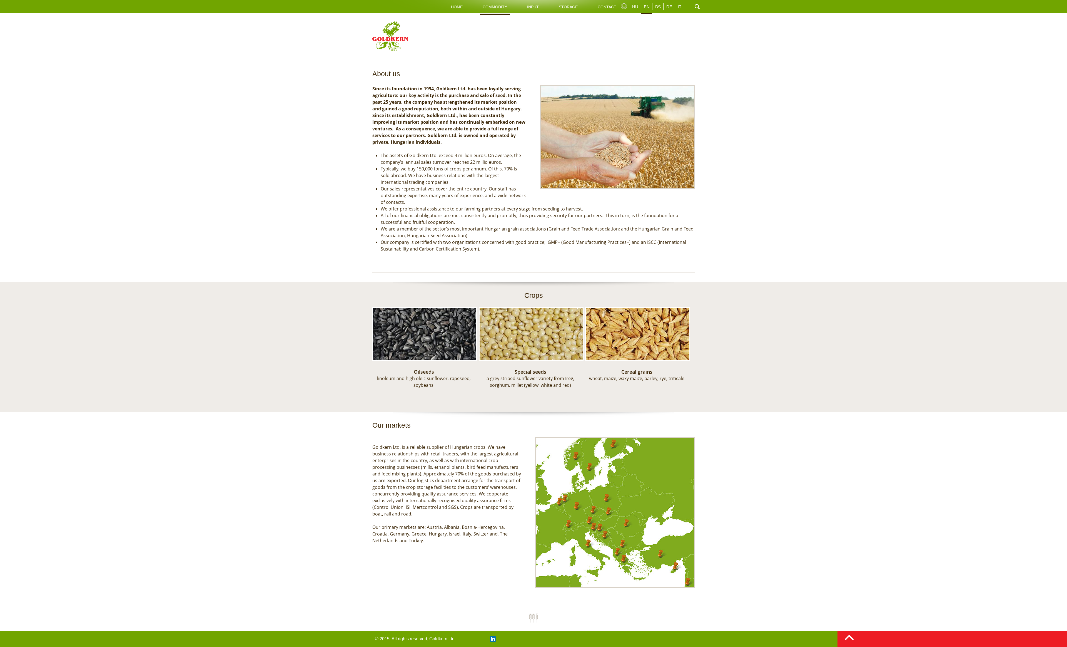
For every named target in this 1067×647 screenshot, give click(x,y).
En (647, 6)
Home (457, 7)
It (679, 6)
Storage (568, 7)
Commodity (495, 7)
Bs (658, 6)
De (669, 6)
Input (533, 7)
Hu (635, 6)
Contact (607, 7)
